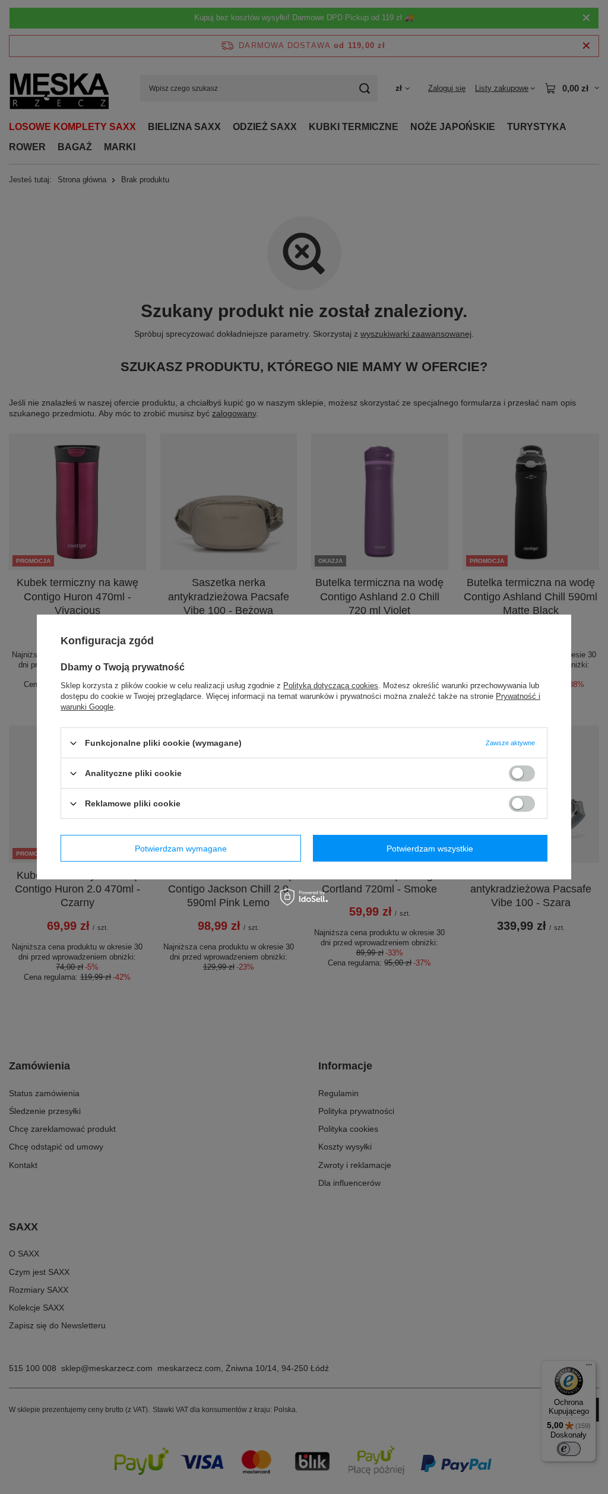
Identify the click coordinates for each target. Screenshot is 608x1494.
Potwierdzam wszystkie (430, 848)
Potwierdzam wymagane (181, 848)
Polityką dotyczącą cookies (330, 685)
